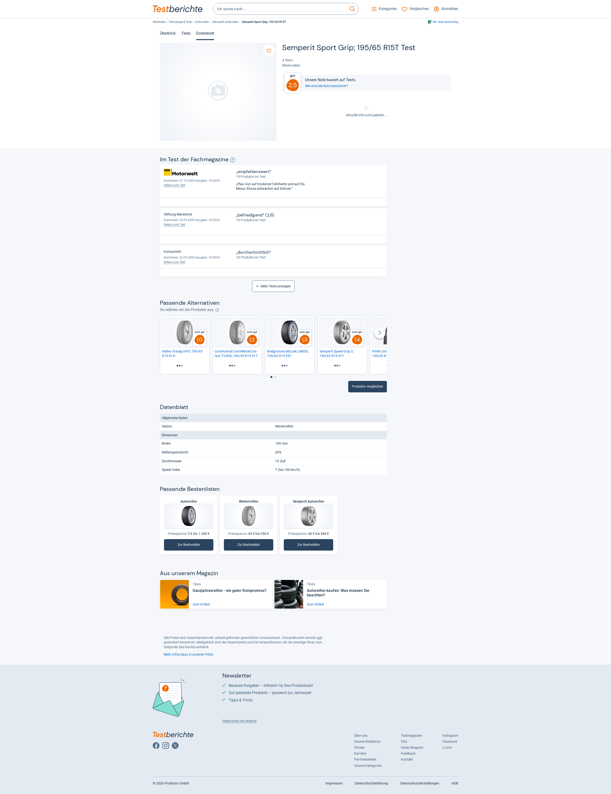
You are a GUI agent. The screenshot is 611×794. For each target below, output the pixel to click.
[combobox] (279, 9)
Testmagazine (411, 735)
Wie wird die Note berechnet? (326, 86)
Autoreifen (202, 22)
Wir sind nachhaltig (445, 22)
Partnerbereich (365, 759)
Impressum (334, 783)
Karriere (360, 753)
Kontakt (407, 759)
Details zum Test (174, 185)
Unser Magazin (412, 747)
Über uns (361, 735)
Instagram (450, 735)
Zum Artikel (201, 604)
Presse (359, 747)
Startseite (159, 22)
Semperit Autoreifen (225, 22)
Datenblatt (205, 33)
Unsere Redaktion (367, 741)
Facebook (449, 741)
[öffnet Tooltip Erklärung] (233, 160)
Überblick (168, 33)
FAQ (404, 741)
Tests (185, 33)
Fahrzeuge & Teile (180, 22)
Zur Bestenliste (192, 546)
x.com (447, 747)
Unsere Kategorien (368, 766)
